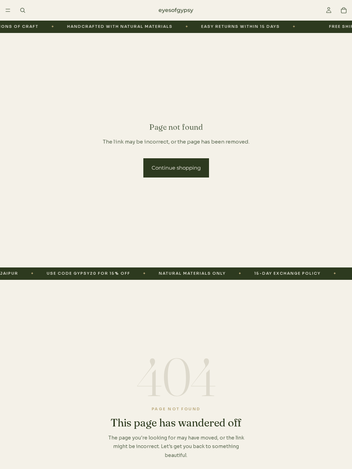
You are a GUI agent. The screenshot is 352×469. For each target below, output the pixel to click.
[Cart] (343, 10)
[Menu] (8, 10)
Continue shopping (176, 167)
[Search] (22, 10)
